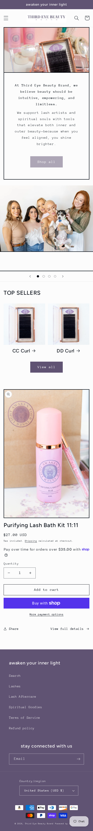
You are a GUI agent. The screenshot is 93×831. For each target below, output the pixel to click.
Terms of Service (24, 717)
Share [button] (14, 629)
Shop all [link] (46, 162)
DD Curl (65, 351)
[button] (6, 18)
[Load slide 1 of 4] (38, 276)
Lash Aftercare (22, 696)
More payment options (47, 614)
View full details (67, 629)
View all (46, 367)
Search (15, 675)
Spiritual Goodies (25, 707)
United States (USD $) (44, 790)
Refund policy (21, 728)
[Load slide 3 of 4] (49, 276)
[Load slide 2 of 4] (43, 276)
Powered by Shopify (66, 823)
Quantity (11, 563)
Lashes (15, 686)
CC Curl (21, 351)
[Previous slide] (30, 276)
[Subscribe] (78, 759)
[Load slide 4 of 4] (55, 276)
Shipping (31, 541)
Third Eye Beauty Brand (39, 823)
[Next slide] (63, 276)
